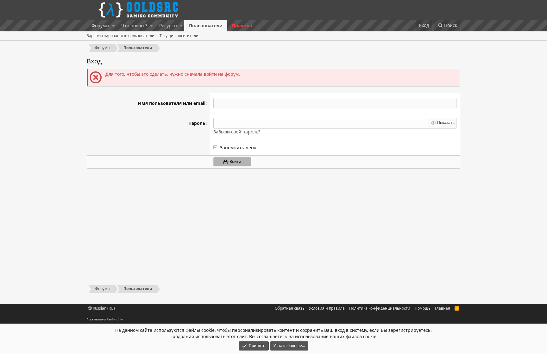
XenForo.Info (115, 319)
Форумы (100, 26)
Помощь (423, 308)
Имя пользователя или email (171, 103)
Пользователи (206, 26)
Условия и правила (327, 308)
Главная (442, 308)
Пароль (196, 123)
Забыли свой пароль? (236, 132)
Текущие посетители (179, 35)
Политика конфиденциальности (379, 308)
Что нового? (134, 26)
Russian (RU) (103, 308)
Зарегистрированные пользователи (120, 35)
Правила (242, 26)
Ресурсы (168, 26)
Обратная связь (290, 308)
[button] (113, 25)
